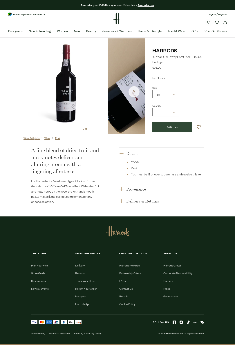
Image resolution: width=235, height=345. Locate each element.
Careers (168, 281)
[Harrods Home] (117, 18)
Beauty (91, 31)
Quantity (156, 105)
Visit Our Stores (216, 31)
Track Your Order (85, 281)
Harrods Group (172, 265)
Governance (170, 296)
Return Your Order (86, 288)
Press (166, 288)
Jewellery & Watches (117, 31)
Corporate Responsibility (177, 273)
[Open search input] (209, 22)
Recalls (123, 296)
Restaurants (38, 281)
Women (62, 31)
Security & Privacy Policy (88, 333)
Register (222, 14)
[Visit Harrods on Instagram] (181, 322)
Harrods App (82, 304)
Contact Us (126, 288)
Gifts (194, 31)
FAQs (122, 281)
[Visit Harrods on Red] (195, 322)
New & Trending (40, 31)
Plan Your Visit (39, 265)
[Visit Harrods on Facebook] (174, 322)
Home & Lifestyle (150, 31)
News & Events (40, 288)
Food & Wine (176, 31)
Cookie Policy (127, 304)
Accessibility (38, 333)
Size (154, 87)
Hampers (80, 296)
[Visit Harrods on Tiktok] (188, 322)
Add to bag (172, 127)
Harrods (164, 50)
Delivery (80, 265)
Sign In (212, 14)
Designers (15, 31)
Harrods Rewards (129, 265)
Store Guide (38, 273)
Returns (80, 273)
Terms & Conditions (59, 333)
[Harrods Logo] (117, 231)
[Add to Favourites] (199, 127)
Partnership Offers (130, 273)
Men (77, 31)
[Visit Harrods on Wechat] (202, 322)
